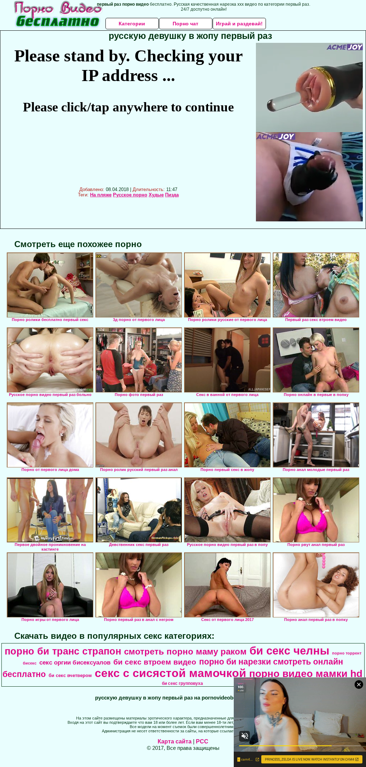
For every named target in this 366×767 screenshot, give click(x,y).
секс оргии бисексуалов (74, 662)
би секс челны (289, 651)
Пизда (172, 194)
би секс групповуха (182, 683)
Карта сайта (175, 741)
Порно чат (185, 23)
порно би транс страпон (63, 651)
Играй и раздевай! (239, 23)
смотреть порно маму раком (185, 651)
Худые (156, 194)
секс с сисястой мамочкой (170, 673)
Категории (132, 23)
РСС (202, 741)
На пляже (101, 194)
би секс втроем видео (154, 662)
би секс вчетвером (70, 675)
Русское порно (130, 194)
